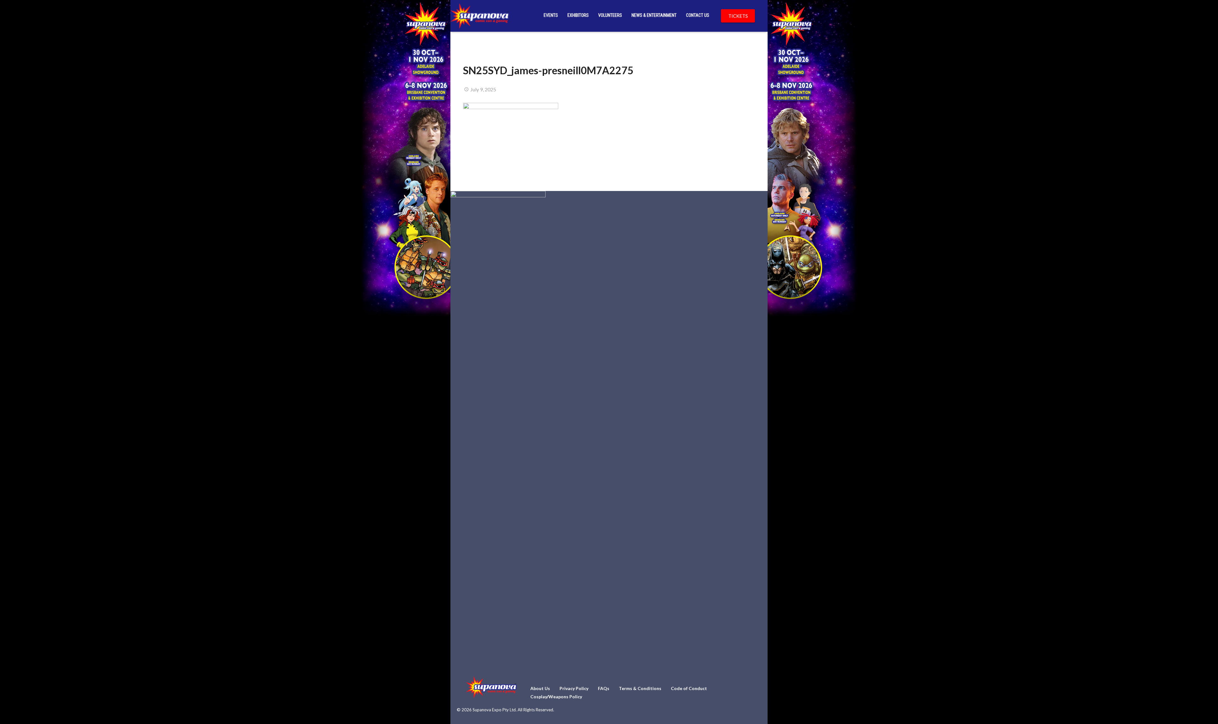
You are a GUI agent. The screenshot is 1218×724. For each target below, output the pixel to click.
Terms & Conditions (640, 688)
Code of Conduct (689, 688)
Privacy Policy (574, 688)
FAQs (603, 688)
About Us (540, 688)
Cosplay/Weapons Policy (556, 696)
